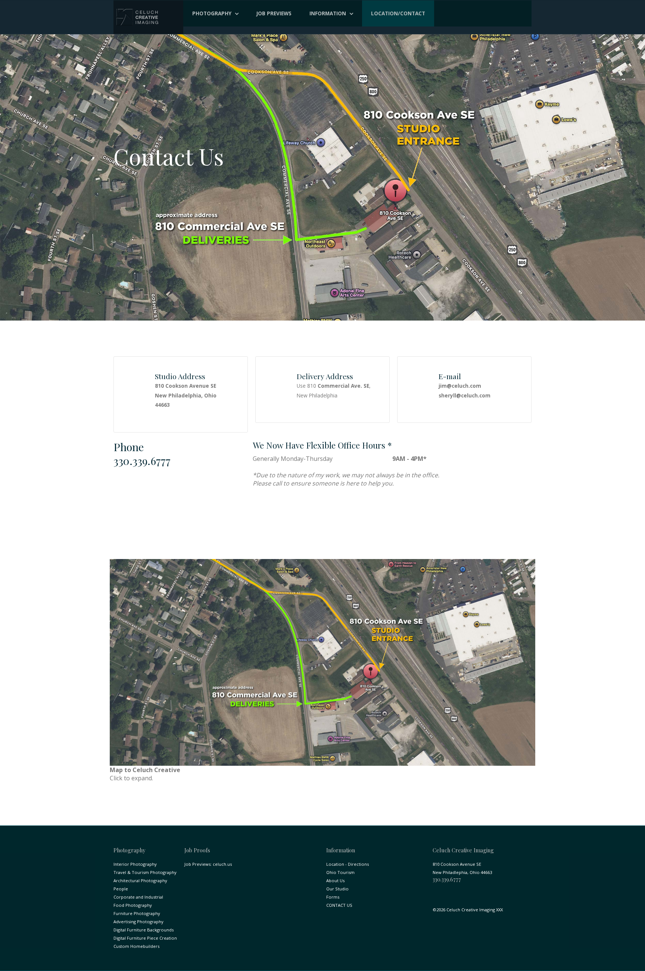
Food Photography (132, 905)
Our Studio (337, 889)
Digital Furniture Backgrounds (143, 930)
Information (327, 13)
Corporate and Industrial (138, 897)
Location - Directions (347, 864)
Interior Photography (135, 864)
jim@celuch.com (460, 385)
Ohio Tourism (340, 872)
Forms (332, 897)
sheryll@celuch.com (464, 395)
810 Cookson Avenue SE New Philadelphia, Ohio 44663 (185, 395)
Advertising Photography (138, 921)
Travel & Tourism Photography (145, 872)
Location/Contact (398, 13)
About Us (335, 880)
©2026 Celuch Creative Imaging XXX (468, 909)
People (120, 889)
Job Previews (274, 13)
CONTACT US (339, 905)
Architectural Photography (140, 880)
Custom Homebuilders (136, 946)
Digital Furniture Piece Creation (145, 938)
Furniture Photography (136, 913)
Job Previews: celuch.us (208, 864)
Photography (211, 13)
